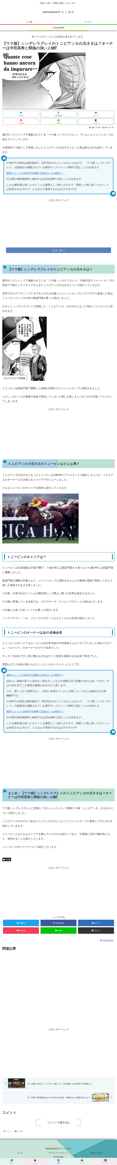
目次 (55, 250)
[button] (108, 608)
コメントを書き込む (58, 1122)
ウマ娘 (7, 859)
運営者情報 (58, 1157)
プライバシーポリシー (58, 1152)
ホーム (20, 1152)
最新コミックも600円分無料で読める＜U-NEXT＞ (35, 173)
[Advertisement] (58, 222)
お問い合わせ (97, 1152)
